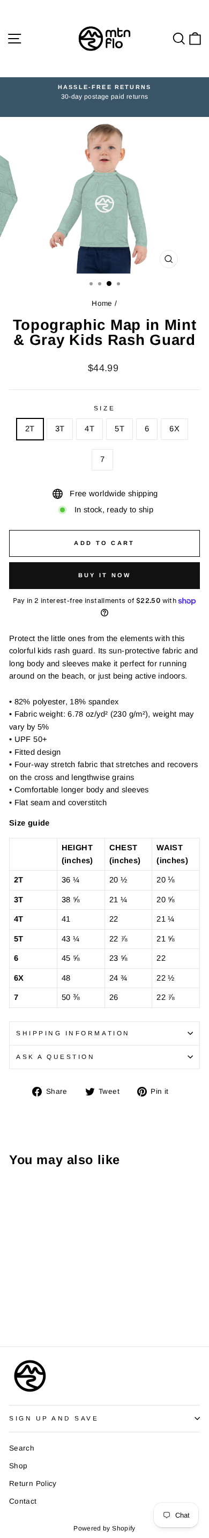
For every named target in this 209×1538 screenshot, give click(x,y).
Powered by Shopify (104, 1528)
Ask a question (55, 1056)
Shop (18, 1466)
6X (174, 428)
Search (21, 1448)
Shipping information (73, 1032)
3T (60, 428)
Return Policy (33, 1484)
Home (102, 303)
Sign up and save (54, 1418)
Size (104, 407)
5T (119, 428)
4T (89, 428)
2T (30, 428)
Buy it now (104, 575)
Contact (23, 1501)
